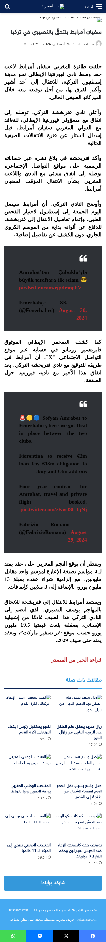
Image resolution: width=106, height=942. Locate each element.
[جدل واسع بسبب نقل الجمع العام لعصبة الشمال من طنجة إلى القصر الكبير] (78, 767)
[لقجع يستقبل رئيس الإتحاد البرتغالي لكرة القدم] (27, 708)
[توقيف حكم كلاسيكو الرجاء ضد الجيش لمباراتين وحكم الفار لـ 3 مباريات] (78, 826)
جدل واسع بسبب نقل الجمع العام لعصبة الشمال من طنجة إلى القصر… (79, 791)
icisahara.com (18, 910)
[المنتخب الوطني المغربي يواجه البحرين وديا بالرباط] (27, 767)
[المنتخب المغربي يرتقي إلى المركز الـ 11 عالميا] (27, 826)
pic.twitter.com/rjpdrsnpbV (50, 287)
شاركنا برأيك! (53, 883)
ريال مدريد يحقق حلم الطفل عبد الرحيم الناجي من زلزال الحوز (79, 732)
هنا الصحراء (86, 44)
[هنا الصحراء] (53, 6)
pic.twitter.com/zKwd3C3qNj (54, 509)
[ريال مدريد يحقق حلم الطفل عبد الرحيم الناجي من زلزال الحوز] (78, 708)
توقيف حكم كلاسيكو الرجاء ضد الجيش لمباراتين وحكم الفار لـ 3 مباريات (80, 851)
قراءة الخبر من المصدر (76, 660)
